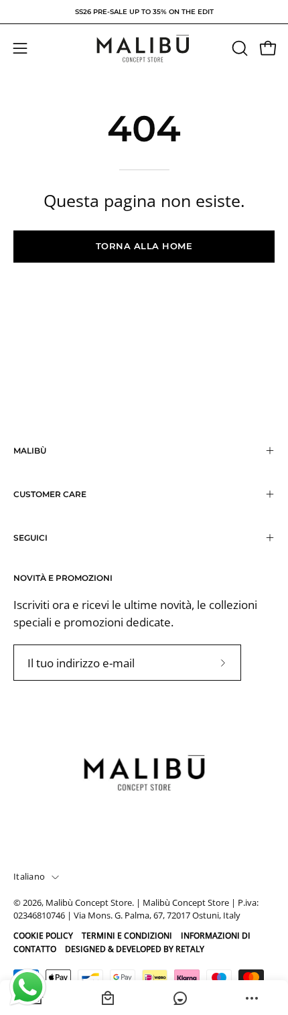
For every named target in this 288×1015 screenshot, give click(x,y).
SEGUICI (30, 538)
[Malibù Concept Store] (144, 48)
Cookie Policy (43, 935)
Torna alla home (144, 246)
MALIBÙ (29, 451)
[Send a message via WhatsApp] (28, 987)
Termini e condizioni (127, 935)
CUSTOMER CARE (49, 494)
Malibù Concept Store (89, 902)
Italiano (29, 876)
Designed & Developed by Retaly (134, 949)
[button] (238, 48)
